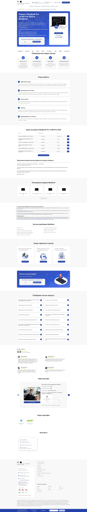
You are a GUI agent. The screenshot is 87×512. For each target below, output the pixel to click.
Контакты (52, 6)
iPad (60, 486)
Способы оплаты (40, 475)
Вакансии (48, 6)
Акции (55, 51)
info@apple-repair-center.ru (24, 472)
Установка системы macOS (58, 218)
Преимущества (20, 51)
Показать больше (43, 198)
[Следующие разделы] (69, 51)
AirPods (49, 489)
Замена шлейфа (19, 219)
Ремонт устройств (37, 6)
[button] (69, 395)
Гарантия (37, 51)
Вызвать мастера (32, 402)
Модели (43, 51)
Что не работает (49, 51)
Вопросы (60, 51)
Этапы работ (27, 51)
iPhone (38, 486)
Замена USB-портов (46, 218)
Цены (33, 51)
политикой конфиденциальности (38, 43)
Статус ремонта (58, 2)
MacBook (49, 486)
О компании (31, 6)
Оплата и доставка (40, 463)
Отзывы (56, 6)
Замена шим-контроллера (38, 218)
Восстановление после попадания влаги (42, 219)
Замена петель (51, 218)
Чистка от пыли (51, 219)
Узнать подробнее (25, 261)
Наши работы (66, 51)
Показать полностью (20, 174)
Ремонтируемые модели (41, 469)
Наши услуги (39, 471)
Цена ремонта (44, 6)
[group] (21, 421)
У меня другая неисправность (43, 155)
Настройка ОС (33, 219)
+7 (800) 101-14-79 (48, 2)
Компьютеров (39, 491)
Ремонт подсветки (65, 218)
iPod (60, 489)
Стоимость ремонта (40, 461)
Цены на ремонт (58, 33)
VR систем (39, 489)
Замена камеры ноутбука (27, 219)
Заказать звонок (66, 2)
